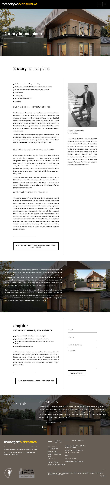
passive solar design (20, 158)
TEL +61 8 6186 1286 (53, 462)
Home (65, 35)
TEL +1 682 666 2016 (70, 459)
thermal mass (37, 128)
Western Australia (80, 141)
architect (24, 213)
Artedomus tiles (32, 292)
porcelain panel (17, 216)
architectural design (41, 115)
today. (87, 164)
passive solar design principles (43, 275)
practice (88, 157)
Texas (85, 139)
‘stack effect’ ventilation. (48, 285)
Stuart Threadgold (76, 130)
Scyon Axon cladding (33, 298)
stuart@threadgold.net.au (57, 464)
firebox (41, 206)
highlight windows (44, 137)
